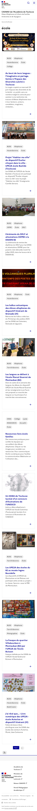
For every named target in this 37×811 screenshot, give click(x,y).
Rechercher (28, 3)
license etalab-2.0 (10, 808)
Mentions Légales (25, 796)
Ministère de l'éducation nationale (18, 776)
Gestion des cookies (10, 803)
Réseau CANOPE (19, 783)
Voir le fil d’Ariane (7, 22)
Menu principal (34, 3)
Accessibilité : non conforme (10, 796)
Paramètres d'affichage (19, 799)
